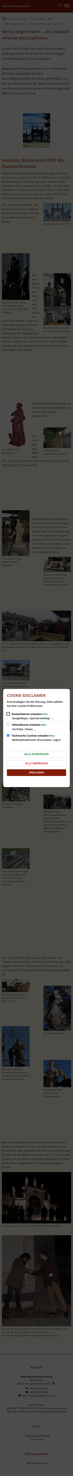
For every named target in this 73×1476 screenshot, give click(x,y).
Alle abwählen (36, 763)
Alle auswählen (36, 754)
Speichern (36, 772)
